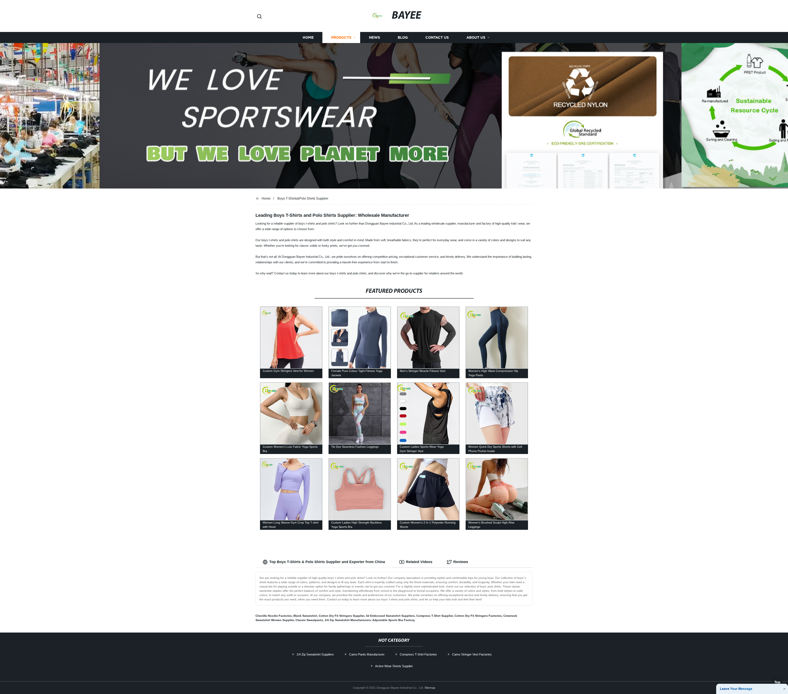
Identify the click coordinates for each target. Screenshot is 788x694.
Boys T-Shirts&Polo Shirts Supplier (302, 198)
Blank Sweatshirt (305, 615)
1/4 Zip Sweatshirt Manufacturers (348, 620)
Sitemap (430, 687)
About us (475, 37)
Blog (403, 37)
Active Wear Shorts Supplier (394, 666)
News (374, 37)
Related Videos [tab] (419, 562)
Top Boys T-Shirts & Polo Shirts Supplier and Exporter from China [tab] (327, 562)
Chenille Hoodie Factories (273, 615)
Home (308, 37)
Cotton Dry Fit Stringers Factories (478, 615)
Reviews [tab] (460, 562)
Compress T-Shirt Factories (418, 654)
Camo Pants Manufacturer (367, 654)
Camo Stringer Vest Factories (472, 654)
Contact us (437, 37)
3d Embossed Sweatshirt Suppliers (390, 615)
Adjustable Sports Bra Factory (393, 620)
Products (341, 37)
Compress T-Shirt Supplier (434, 615)
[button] (259, 17)
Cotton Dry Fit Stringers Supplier (341, 615)
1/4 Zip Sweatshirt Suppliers (315, 654)
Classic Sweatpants (309, 620)
